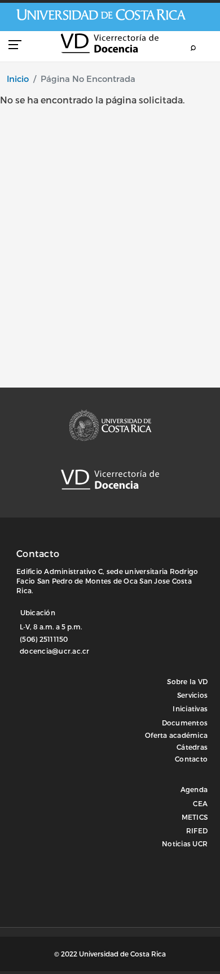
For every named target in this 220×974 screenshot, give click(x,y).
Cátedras (192, 747)
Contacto (37, 553)
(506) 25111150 (44, 639)
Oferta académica (176, 735)
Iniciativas (190, 708)
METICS (195, 817)
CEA (200, 803)
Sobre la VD (187, 681)
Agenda (194, 789)
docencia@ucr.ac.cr (55, 651)
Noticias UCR (185, 843)
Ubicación (37, 612)
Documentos (185, 723)
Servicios (192, 695)
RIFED (197, 830)
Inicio (18, 78)
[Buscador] (193, 47)
